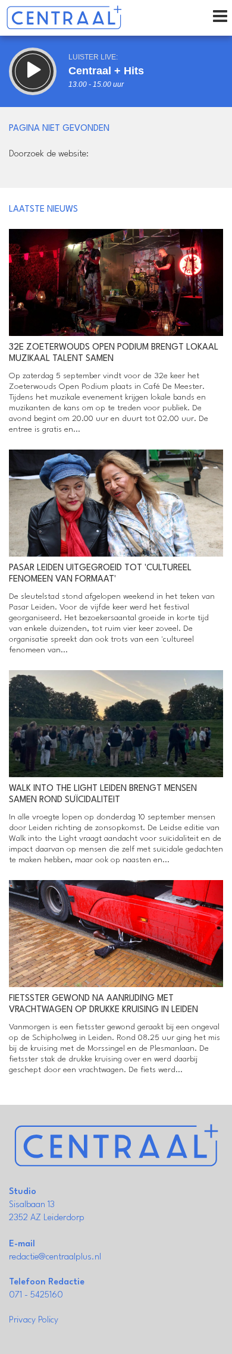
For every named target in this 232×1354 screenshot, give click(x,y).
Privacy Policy (33, 1320)
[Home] (64, 18)
